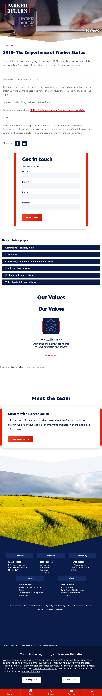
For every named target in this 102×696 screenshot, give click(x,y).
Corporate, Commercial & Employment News (29, 261)
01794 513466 (46, 562)
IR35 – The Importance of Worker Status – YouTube (57, 110)
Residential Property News (19, 275)
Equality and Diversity (55, 606)
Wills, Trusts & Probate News (20, 282)
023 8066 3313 (25, 584)
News (12, 46)
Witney (72, 578)
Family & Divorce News (17, 268)
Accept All (31, 679)
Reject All (71, 679)
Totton (30, 578)
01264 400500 (14, 562)
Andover (19, 555)
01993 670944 (67, 584)
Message (26, 202)
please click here (30, 671)
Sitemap (59, 609)
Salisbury (82, 555)
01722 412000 (77, 562)
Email (24, 181)
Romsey (51, 555)
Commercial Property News (20, 247)
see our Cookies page (45, 668)
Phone (25, 192)
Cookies (49, 609)
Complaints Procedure (33, 606)
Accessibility (15, 606)
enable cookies (15, 367)
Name (25, 171)
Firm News (11, 254)
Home (5, 46)
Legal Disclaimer (75, 606)
